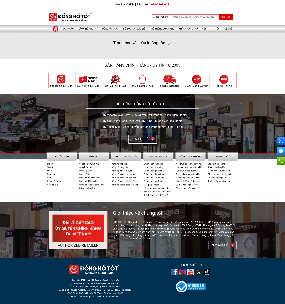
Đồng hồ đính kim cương (122, 171)
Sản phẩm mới (85, 167)
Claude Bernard (54, 181)
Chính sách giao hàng (154, 171)
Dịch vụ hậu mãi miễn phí (187, 188)
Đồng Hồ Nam (85, 171)
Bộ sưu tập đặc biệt (135, 28)
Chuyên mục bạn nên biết (219, 174)
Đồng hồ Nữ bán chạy (89, 181)
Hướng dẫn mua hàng (153, 167)
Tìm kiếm (226, 17)
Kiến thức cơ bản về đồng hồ (188, 164)
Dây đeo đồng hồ (87, 188)
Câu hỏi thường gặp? (217, 178)
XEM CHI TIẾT (140, 139)
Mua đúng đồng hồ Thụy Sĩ (188, 178)
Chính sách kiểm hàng (154, 178)
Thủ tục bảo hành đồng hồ (188, 174)
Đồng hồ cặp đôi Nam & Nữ (91, 185)
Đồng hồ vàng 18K (119, 167)
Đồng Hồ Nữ (84, 174)
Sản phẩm (68, 28)
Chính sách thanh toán (154, 174)
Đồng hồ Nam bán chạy (89, 178)
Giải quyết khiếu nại (152, 185)
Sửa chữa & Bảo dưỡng (186, 171)
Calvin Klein (52, 185)
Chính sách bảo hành (153, 181)
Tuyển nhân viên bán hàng (220, 181)
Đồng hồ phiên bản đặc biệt (123, 178)
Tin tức (215, 28)
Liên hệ (228, 28)
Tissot (50, 167)
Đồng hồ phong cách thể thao (124, 181)
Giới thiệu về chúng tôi (218, 164)
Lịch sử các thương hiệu (219, 171)
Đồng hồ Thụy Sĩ (88, 28)
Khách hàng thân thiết (192, 28)
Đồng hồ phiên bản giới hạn (123, 174)
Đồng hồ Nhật (110, 28)
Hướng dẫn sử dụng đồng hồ (189, 167)
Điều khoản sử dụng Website (157, 188)
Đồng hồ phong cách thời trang (125, 185)
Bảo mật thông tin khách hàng (157, 192)
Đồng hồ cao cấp (119, 164)
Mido (49, 171)
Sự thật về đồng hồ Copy (187, 185)
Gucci (49, 178)
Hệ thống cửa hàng (162, 28)
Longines (51, 164)
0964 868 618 (160, 4)
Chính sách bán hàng (153, 164)
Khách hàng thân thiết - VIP (156, 195)
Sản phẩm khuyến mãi (89, 164)
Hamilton (51, 174)
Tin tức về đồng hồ (216, 167)
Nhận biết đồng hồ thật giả (188, 181)
